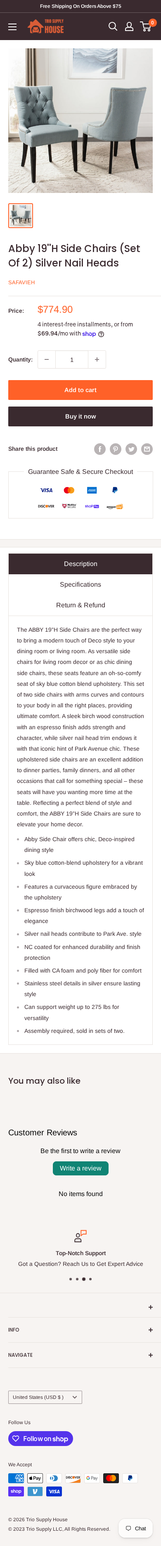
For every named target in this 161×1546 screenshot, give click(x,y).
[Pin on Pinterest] (115, 448)
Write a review (81, 1168)
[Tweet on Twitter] (131, 448)
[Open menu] (12, 27)
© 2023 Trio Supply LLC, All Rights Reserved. (59, 1529)
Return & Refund (80, 605)
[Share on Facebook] (100, 448)
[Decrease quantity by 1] (46, 359)
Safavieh (21, 282)
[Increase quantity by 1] (97, 359)
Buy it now (80, 416)
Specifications (80, 584)
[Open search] (113, 26)
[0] (146, 26)
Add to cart (80, 389)
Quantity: (20, 359)
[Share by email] (147, 448)
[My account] (129, 26)
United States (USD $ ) (38, 1397)
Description (80, 563)
